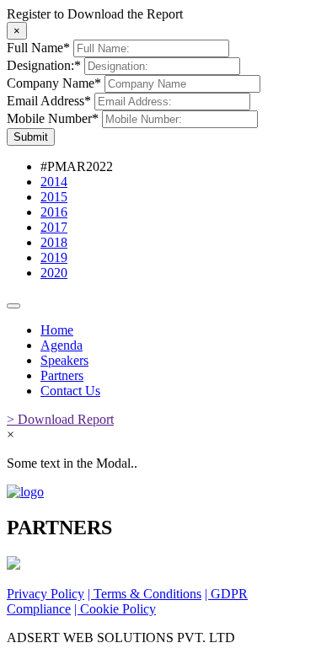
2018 (53, 242)
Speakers (64, 360)
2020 (53, 272)
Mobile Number (53, 118)
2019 (53, 257)
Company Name (54, 83)
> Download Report (60, 419)
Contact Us (70, 390)
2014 (53, 181)
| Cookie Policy (115, 609)
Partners (61, 375)
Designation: (44, 65)
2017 (53, 227)
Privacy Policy (45, 594)
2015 (53, 197)
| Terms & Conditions (144, 594)
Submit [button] (30, 137)
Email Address (49, 101)
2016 (53, 212)
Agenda (61, 345)
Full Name (38, 47)
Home (56, 330)
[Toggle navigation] (13, 305)
